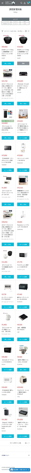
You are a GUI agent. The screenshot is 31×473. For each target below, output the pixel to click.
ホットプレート (15, 23)
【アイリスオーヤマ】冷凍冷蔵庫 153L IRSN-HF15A (7, 128)
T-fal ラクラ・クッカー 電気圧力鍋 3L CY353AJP (23, 392)
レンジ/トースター (6, 21)
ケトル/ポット (15, 21)
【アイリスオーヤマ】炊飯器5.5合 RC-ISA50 (7, 267)
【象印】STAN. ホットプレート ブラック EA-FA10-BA (22, 424)
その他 (25, 23)
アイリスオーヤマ (6, 132)
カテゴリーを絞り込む (10, 31)
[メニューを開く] (2, 3)
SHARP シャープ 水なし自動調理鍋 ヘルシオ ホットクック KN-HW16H (23, 52)
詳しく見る (8, 63)
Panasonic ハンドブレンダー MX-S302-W (23, 226)
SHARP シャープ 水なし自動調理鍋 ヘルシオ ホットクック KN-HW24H (7, 52)
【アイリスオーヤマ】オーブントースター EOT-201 (7, 192)
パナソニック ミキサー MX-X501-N (23, 159)
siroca (3, 364)
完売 (23, 63)
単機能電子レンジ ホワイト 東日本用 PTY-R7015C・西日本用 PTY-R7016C (23, 193)
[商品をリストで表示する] (28, 31)
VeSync (4, 431)
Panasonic (20, 163)
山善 (18, 332)
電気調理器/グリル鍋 (6, 23)
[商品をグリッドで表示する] (26, 31)
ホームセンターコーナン (7, 98)
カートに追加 (23, 138)
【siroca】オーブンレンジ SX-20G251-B (8, 361)
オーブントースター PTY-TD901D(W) (8, 298)
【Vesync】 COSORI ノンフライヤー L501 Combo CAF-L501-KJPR (8, 425)
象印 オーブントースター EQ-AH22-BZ (23, 298)
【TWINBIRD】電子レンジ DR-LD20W (7, 391)
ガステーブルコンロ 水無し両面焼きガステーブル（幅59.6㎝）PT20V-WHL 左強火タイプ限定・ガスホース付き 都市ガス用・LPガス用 (8, 230)
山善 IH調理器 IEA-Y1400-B (22, 328)
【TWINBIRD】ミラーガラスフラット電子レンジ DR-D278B (7, 160)
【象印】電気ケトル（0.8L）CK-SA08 (22, 361)
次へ (26, 443)
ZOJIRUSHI (19, 301)
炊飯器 (25, 21)
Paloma (19, 92)
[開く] (21, 3)
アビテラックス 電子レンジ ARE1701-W (23, 266)
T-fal (18, 396)
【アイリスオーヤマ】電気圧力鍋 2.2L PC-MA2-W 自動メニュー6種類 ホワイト (23, 127)
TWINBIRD (4, 164)
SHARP (3, 58)
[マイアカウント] (24, 3)
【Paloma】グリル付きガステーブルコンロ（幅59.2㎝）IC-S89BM (23, 87)
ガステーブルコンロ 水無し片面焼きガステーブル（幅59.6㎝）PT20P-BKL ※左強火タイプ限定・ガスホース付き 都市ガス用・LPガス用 (7, 89)
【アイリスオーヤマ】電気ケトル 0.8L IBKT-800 (7, 329)
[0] (28, 3)
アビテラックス (21, 269)
